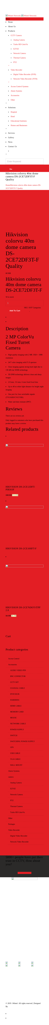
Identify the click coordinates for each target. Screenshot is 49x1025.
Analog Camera (19, 40)
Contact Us (39, 9)
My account (29, 9)
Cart (22, 9)
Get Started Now (24, 873)
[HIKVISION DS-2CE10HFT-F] (25, 508)
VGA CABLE (15, 759)
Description (12, 317)
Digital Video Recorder (18, 836)
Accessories (15, 95)
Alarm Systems (16, 91)
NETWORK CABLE (18, 724)
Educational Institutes (19, 121)
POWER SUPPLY (17, 730)
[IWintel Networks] (21, 16)
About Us (12, 26)
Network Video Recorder (19, 842)
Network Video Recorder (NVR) (25, 79)
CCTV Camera (16, 35)
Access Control (13, 659)
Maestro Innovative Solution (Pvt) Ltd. (23, 1007)
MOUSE (13, 718)
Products (11, 31)
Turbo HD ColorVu (20, 44)
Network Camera (19, 53)
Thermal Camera (19, 58)
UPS (12, 747)
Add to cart (15, 311)
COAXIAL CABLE (17, 688)
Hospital (14, 112)
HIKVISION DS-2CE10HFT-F (21, 548)
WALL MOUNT (16, 765)
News (10, 142)
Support (12, 921)
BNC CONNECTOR (17, 676)
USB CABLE (15, 753)
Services (11, 133)
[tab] (25, 318)
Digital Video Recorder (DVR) (24, 74)
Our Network (14, 945)
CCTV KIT (14, 682)
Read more (10, 545)
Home (17, 9)
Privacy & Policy (15, 927)
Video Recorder (16, 70)
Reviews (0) (12, 322)
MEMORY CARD (17, 712)
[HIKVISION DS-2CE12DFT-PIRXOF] (25, 446)
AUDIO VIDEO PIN (18, 670)
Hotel (13, 116)
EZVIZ (16, 49)
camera (26, 311)
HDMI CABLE (16, 706)
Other (13, 100)
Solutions (12, 108)
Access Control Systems (19, 86)
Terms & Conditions (16, 933)
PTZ (15, 62)
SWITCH (13, 735)
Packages (11, 824)
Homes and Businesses (19, 125)
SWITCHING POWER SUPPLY (22, 741)
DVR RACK (14, 694)
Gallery (11, 138)
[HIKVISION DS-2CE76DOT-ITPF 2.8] (25, 567)
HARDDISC (14, 700)
